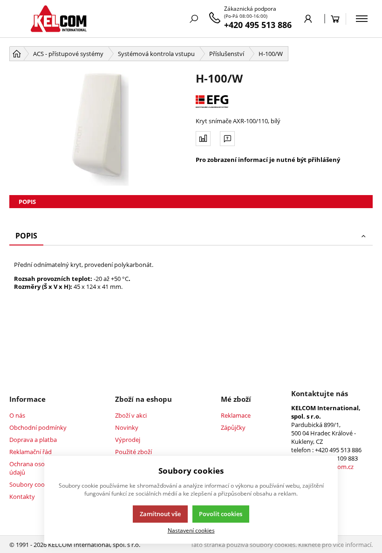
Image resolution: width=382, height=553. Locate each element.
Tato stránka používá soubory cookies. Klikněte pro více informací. (282, 544)
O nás (17, 415)
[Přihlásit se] (308, 18)
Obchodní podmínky (38, 427)
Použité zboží (133, 452)
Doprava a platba (33, 439)
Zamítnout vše (160, 514)
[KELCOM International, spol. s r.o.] (58, 18)
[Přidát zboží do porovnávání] (203, 138)
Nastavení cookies (191, 530)
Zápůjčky (233, 427)
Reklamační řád (30, 452)
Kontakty (22, 496)
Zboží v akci (131, 415)
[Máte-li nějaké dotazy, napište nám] (227, 138)
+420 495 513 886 (258, 24)
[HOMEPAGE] (17, 53)
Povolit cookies (220, 514)
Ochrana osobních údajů (34, 468)
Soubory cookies (32, 484)
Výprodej (127, 439)
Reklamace (236, 415)
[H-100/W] (97, 128)
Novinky (126, 427)
